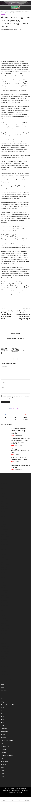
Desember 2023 (5, 564)
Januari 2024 (4, 562)
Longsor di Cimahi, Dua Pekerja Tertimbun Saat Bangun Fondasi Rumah (7, 314)
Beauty (2, 693)
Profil (2, 758)
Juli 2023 (3, 577)
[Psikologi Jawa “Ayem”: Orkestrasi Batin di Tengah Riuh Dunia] (5, 451)
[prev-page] (14, 359)
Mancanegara (4, 731)
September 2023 (5, 572)
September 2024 (5, 542)
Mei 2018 (3, 659)
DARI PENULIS (20, 339)
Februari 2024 (4, 559)
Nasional (3, 734)
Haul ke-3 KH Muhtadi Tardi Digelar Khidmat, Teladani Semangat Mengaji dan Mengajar (5, 351)
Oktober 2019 (4, 648)
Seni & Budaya (4, 761)
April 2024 (3, 554)
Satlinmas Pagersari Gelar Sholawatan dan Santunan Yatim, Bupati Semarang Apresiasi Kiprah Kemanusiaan (23, 315)
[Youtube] (20, 783)
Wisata (2, 779)
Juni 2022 (3, 610)
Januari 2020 (4, 641)
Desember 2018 (5, 656)
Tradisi (2, 770)
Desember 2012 (5, 664)
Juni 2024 (3, 549)
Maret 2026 (3, 496)
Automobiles (4, 690)
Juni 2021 (3, 636)
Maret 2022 (3, 618)
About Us (7, 788)
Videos (2, 776)
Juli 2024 (3, 547)
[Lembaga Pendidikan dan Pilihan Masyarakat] (5, 468)
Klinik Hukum (4, 728)
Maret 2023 (3, 587)
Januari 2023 (4, 592)
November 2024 (5, 536)
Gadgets (3, 713)
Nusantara (3, 737)
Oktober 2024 (4, 539)
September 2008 (5, 671)
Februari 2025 (4, 529)
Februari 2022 (4, 620)
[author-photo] (15, 328)
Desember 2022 (5, 595)
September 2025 (5, 511)
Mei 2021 (3, 638)
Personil (12, 788)
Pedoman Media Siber (21, 788)
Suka (6, 414)
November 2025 (5, 506)
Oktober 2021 (4, 631)
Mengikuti (15, 414)
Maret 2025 (3, 526)
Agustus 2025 (4, 514)
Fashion (3, 708)
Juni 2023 (3, 580)
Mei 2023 (3, 582)
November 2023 (5, 567)
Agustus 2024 (4, 544)
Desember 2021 (5, 625)
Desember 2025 (5, 503)
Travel (2, 773)
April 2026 (3, 493)
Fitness (3, 710)
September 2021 (5, 633)
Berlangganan (25, 414)
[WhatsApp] (14, 33)
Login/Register (12, 792)
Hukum (2, 722)
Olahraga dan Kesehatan (7, 740)
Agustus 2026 (4, 483)
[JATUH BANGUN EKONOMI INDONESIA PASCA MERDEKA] (5, 460)
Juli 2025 (3, 516)
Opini (2, 743)
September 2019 (5, 651)
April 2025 (3, 524)
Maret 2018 (3, 661)
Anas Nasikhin (7, 29)
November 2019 (5, 646)
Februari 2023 (4, 590)
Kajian (2, 725)
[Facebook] (2, 33)
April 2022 (3, 615)
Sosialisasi (3, 764)
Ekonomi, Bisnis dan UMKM (8, 705)
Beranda (2, 11)
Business (3, 696)
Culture (2, 699)
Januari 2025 (4, 531)
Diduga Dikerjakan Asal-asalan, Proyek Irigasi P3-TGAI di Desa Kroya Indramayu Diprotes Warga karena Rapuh (25, 353)
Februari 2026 (4, 498)
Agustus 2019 (4, 653)
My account (19, 792)
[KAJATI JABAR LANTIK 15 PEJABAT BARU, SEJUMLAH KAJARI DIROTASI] (15, 345)
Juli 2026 (3, 486)
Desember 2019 (5, 643)
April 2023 (3, 585)
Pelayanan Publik (5, 746)
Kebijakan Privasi (6, 790)
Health (2, 716)
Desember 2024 (5, 534)
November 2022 (5, 598)
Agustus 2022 (4, 605)
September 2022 (5, 603)
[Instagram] (14, 783)
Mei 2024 (3, 552)
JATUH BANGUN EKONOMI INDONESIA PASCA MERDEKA (19, 458)
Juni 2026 (3, 488)
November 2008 (5, 669)
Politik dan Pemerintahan (7, 755)
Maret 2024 (3, 557)
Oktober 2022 (4, 600)
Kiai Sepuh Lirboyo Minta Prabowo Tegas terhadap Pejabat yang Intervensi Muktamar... (18, 431)
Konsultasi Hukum (16, 790)
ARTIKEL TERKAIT (11, 339)
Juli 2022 (3, 608)
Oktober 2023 (4, 570)
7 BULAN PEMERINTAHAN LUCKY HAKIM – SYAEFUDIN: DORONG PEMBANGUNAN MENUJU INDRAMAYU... (20, 441)
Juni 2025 (3, 519)
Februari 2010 (4, 666)
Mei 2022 (3, 613)
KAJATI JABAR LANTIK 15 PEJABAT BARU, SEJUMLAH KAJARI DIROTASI (15, 350)
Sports (2, 767)
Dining (2, 702)
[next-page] (16, 359)
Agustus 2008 (4, 674)
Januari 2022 (4, 623)
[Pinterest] (10, 33)
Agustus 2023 (4, 575)
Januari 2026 (4, 501)
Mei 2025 (3, 521)
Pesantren (3, 752)
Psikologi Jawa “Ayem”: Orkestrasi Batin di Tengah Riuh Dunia (20, 450)
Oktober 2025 (4, 509)
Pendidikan (3, 749)
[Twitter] (6, 33)
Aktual (7, 11)
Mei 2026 (3, 491)
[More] (18, 33)
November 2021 (5, 628)
